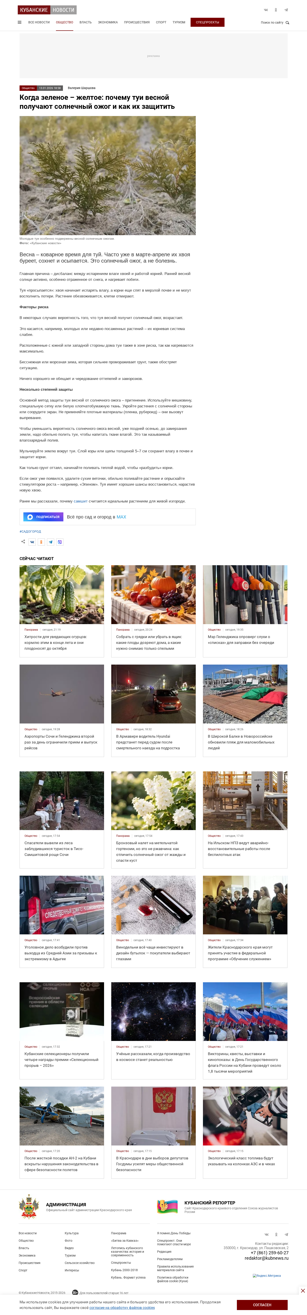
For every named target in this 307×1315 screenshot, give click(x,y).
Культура (72, 1233)
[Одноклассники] (41, 542)
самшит (81, 501)
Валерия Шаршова (82, 88)
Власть (86, 22)
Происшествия (137, 22)
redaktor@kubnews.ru (267, 1258)
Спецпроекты (207, 22)
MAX (121, 517)
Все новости (39, 22)
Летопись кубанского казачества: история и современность (127, 1251)
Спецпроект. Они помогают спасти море (174, 1242)
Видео (69, 1248)
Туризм (179, 22)
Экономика (108, 22)
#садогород (30, 531)
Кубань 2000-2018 (124, 1270)
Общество (64, 22)
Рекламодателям (169, 1259)
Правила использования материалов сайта (175, 1268)
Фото (68, 1240)
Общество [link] (214, 629)
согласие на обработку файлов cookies (122, 1308)
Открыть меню (20, 23)
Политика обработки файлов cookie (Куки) (172, 1279)
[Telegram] (50, 542)
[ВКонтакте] (32, 542)
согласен (262, 1305)
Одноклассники (276, 10)
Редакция (164, 1251)
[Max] (59, 542)
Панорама (118, 1233)
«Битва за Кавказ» (125, 1240)
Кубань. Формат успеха (128, 1277)
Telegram (286, 10)
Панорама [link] (31, 629)
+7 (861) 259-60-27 (270, 1252)
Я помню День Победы (174, 1233)
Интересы (72, 1270)
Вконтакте (266, 10)
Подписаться (47, 517)
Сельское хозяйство (80, 1263)
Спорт (161, 22)
